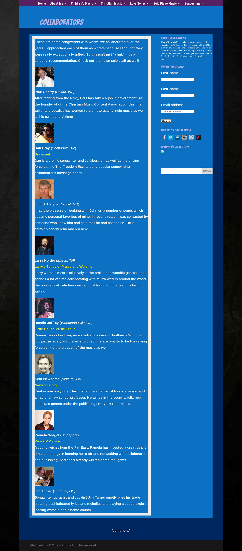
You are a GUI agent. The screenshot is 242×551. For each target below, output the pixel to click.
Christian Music (111, 3)
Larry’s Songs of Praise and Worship (63, 266)
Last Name (170, 89)
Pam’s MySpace (47, 441)
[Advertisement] (187, 212)
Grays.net (42, 154)
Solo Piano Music (165, 3)
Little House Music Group (55, 329)
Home (42, 3)
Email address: (173, 105)
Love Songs (138, 3)
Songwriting (193, 3)
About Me (56, 3)
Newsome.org (46, 385)
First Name (170, 73)
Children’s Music (82, 3)
